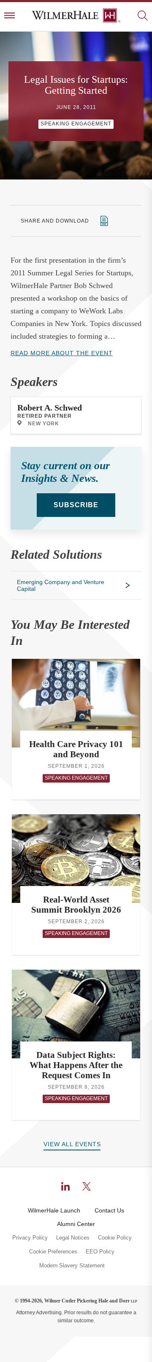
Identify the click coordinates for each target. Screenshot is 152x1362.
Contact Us (109, 1210)
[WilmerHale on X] (86, 1186)
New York (43, 424)
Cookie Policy (115, 1238)
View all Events (72, 1144)
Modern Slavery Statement (72, 1266)
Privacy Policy (30, 1238)
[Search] (142, 16)
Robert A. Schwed (49, 407)
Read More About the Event (62, 353)
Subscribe (76, 504)
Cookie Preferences (53, 1252)
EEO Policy (100, 1252)
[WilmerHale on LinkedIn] (65, 1186)
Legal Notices (73, 1238)
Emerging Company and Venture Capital (60, 585)
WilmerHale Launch (54, 1210)
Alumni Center (76, 1224)
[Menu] (9, 16)
